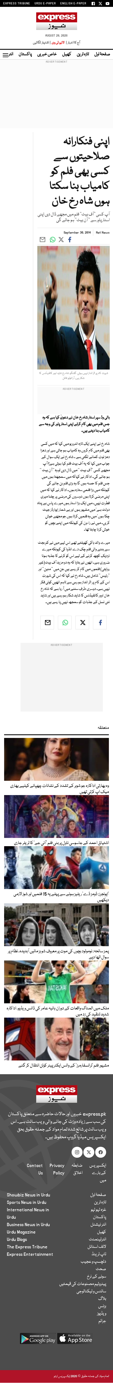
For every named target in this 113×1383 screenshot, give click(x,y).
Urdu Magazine (21, 1232)
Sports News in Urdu (26, 1202)
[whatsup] (65, 622)
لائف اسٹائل (96, 1247)
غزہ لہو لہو (98, 1210)
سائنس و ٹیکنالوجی (91, 1291)
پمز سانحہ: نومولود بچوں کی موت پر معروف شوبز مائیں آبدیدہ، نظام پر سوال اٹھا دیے (58, 954)
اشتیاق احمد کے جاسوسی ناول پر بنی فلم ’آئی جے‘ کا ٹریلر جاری (61, 843)
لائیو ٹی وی (58, 42)
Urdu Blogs (17, 1239)
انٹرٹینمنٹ (97, 1239)
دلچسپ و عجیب (93, 1262)
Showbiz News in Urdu (28, 1195)
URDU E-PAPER (45, 3)
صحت (101, 1269)
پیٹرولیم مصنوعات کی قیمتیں (82, 1284)
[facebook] (100, 622)
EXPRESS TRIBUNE (16, 3)
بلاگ (102, 1299)
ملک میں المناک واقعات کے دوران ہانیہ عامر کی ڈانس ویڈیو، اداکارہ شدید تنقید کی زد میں (58, 1011)
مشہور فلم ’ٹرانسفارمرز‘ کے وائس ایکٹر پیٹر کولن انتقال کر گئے (63, 1065)
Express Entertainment (30, 1254)
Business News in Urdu (28, 1224)
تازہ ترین (83, 54)
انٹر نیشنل (98, 1224)
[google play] (38, 1340)
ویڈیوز (101, 1313)
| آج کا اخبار (72, 42)
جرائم (102, 1321)
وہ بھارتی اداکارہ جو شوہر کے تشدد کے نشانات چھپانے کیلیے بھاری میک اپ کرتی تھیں (59, 789)
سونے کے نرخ (96, 1276)
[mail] (47, 622)
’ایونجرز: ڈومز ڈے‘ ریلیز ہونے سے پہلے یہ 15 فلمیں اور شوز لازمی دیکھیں (61, 897)
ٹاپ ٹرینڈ (99, 1254)
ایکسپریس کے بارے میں (97, 1173)
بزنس (102, 1306)
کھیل (66, 54)
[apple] (75, 1340)
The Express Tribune (27, 1247)
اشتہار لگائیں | (42, 42)
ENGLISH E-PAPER (73, 3)
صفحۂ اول (102, 54)
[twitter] (82, 622)
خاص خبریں (47, 54)
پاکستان (25, 54)
